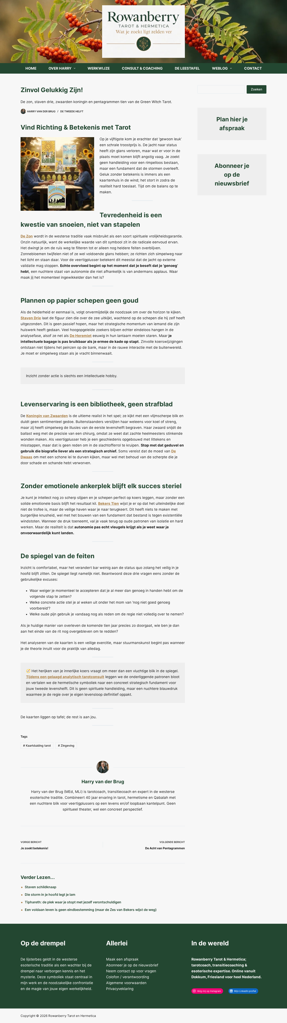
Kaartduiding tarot (37, 745)
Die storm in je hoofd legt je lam (50, 894)
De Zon (27, 236)
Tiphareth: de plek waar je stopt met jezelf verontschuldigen (73, 902)
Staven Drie (31, 318)
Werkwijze (99, 68)
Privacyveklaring (119, 989)
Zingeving (66, 745)
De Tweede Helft (71, 111)
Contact (253, 68)
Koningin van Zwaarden (47, 416)
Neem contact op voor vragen (131, 971)
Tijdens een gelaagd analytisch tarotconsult (65, 677)
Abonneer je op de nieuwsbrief (232, 174)
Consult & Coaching (142, 68)
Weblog (220, 68)
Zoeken (256, 89)
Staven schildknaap (40, 887)
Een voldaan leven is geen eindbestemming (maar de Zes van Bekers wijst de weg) (91, 910)
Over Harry (60, 68)
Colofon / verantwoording (127, 977)
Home (30, 68)
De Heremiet (81, 336)
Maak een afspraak (122, 959)
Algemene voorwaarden (126, 983)
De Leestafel (187, 68)
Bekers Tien (108, 503)
